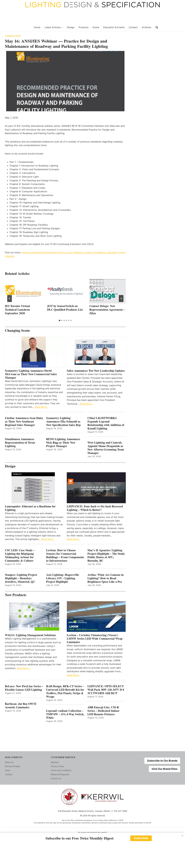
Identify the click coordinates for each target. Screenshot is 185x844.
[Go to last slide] (9, 298)
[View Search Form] (156, 27)
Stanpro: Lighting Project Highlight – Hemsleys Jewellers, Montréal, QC (21, 578)
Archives (146, 27)
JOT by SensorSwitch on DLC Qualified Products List (65, 308)
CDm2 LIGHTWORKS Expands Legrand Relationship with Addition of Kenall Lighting (105, 423)
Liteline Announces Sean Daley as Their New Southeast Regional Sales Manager (24, 421)
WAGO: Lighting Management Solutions (30, 635)
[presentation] (23, 291)
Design (70, 27)
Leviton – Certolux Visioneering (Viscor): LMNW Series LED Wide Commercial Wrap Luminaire (94, 638)
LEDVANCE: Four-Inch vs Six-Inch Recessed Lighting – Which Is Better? (95, 508)
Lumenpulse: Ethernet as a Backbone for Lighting (30, 508)
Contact (133, 27)
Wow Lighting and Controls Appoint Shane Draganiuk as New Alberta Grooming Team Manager (105, 448)
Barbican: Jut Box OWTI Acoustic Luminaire (20, 705)
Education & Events (114, 27)
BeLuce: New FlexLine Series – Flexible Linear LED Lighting (24, 687)
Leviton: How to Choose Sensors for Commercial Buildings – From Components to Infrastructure (65, 555)
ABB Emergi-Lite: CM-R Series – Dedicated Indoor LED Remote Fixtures (103, 711)
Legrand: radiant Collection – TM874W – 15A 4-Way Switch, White (65, 714)
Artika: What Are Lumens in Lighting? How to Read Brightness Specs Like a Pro (105, 578)
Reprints (55, 762)
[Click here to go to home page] (17, 27)
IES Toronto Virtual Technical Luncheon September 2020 (17, 309)
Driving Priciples (12, 766)
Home (37, 27)
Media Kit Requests (60, 774)
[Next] (121, 298)
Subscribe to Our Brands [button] (162, 760)
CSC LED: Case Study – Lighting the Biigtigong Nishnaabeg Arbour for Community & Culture (20, 555)
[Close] (182, 835)
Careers (8, 774)
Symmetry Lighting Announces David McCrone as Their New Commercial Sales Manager (31, 374)
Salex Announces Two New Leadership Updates (96, 370)
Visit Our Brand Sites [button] (164, 768)
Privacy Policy (57, 766)
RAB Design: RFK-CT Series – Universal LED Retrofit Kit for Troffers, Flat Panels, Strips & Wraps (65, 691)
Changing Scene (13, 36)
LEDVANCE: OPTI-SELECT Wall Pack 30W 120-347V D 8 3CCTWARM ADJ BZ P (105, 689)
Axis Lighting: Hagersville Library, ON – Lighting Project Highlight (62, 578)
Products (83, 27)
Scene (95, 27)
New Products (15, 594)
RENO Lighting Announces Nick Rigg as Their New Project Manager (63, 442)
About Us (9, 762)
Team (7, 770)
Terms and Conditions (61, 770)
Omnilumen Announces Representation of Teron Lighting (20, 442)
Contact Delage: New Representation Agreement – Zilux (107, 309)
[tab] (59, 320)
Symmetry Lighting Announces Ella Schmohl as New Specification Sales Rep (63, 421)
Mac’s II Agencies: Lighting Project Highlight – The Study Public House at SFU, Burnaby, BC (106, 555)
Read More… (41, 406)
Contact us (56, 778)
